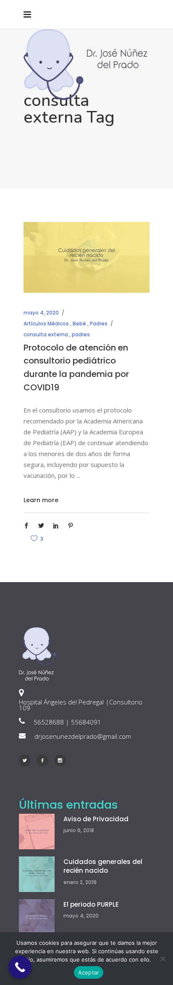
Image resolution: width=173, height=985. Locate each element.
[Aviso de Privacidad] (37, 831)
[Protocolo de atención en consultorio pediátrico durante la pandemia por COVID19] (86, 257)
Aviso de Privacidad (95, 819)
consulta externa (46, 334)
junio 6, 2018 (78, 830)
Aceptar (89, 972)
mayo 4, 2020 (41, 312)
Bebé (79, 323)
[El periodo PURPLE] (37, 917)
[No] (162, 958)
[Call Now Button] (19, 967)
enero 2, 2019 (80, 882)
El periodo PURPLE (91, 904)
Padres (98, 323)
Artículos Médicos (46, 323)
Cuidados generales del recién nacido (102, 866)
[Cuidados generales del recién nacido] (37, 874)
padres (81, 334)
